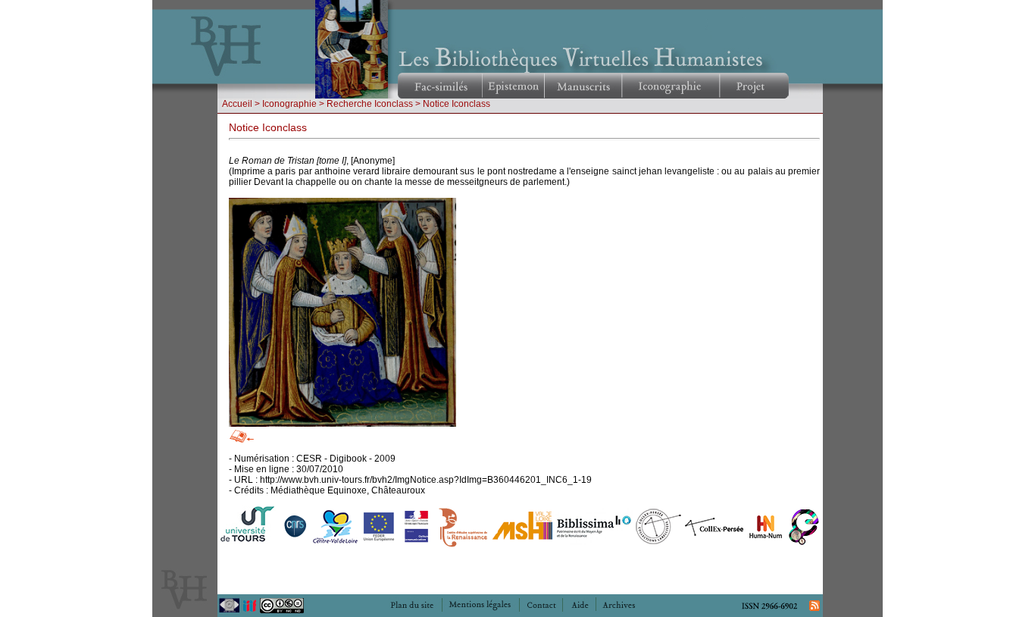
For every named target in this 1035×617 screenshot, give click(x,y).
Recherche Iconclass (370, 104)
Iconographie (289, 104)
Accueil (237, 104)
